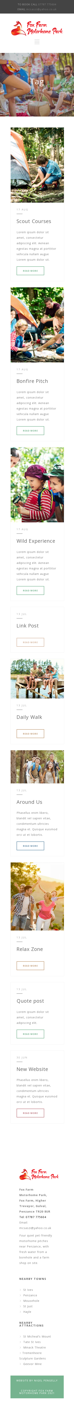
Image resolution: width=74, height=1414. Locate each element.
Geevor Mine (32, 1364)
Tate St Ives (32, 1342)
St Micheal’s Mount (37, 1336)
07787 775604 (47, 4)
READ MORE (30, 270)
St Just (28, 1306)
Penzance (30, 1295)
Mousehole (31, 1301)
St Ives (28, 1290)
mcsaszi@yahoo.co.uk (41, 9)
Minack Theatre (34, 1347)
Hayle (27, 1312)
